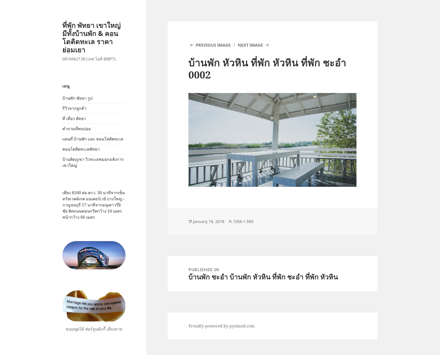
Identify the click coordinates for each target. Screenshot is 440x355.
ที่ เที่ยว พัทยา (74, 118)
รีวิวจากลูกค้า (74, 108)
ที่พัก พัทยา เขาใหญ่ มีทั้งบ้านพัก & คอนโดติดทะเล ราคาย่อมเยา (91, 37)
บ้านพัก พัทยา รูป (77, 98)
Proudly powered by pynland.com (221, 326)
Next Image (250, 45)
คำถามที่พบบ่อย (76, 129)
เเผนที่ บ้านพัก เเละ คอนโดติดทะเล (92, 139)
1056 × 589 (243, 221)
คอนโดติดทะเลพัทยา (81, 149)
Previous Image (213, 45)
